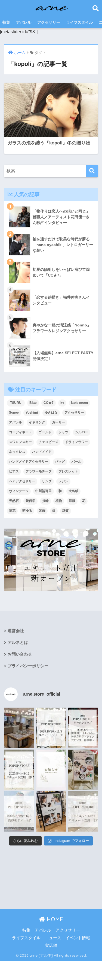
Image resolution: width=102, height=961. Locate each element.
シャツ (63, 432)
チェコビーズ (48, 442)
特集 (6, 22)
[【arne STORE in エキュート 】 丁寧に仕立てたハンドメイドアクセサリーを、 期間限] (51, 728)
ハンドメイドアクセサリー (28, 461)
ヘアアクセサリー (22, 481)
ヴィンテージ (19, 491)
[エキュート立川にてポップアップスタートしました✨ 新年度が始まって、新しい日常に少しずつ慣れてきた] (19, 728)
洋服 (72, 501)
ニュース (53, 938)
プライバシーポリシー (28, 666)
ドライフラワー (76, 442)
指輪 (45, 501)
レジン (63, 481)
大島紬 (73, 491)
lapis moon (79, 403)
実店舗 (51, 945)
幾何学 (30, 501)
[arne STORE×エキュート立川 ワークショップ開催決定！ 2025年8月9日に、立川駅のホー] (83, 728)
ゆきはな (51, 412)
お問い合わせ (20, 654)
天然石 (14, 501)
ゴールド (45, 432)
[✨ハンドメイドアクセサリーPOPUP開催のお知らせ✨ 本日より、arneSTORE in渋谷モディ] (83, 770)
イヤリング (37, 422)
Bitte (33, 403)
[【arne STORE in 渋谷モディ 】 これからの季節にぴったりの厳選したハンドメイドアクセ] (19, 811)
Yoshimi (32, 412)
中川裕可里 (43, 491)
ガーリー (58, 422)
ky (62, 403)
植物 (58, 501)
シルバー (81, 432)
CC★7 (49, 403)
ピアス (14, 471)
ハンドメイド (42, 452)
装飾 (42, 511)
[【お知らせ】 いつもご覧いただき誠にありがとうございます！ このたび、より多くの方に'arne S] (51, 770)
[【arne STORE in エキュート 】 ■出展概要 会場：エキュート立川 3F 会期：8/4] (19, 770)
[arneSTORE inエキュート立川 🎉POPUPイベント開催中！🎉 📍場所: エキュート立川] (51, 811)
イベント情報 (78, 938)
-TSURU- (16, 403)
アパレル (23, 22)
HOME (54, 919)
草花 (12, 511)
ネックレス (17, 452)
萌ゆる (27, 511)
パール (76, 461)
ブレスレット (68, 471)
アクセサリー (48, 22)
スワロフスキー (20, 442)
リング (47, 481)
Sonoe (14, 412)
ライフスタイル (79, 22)
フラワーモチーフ (39, 471)
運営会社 (16, 631)
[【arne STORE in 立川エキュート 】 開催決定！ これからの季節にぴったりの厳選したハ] (83, 811)
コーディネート (20, 432)
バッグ (60, 461)
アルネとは (18, 642)
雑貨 (65, 511)
